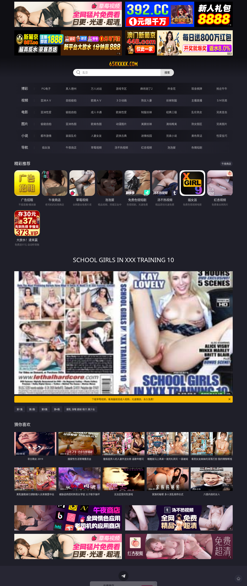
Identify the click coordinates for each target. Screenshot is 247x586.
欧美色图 (96, 124)
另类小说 (171, 136)
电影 (24, 112)
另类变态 (221, 112)
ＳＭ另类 (221, 100)
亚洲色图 (71, 124)
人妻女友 (96, 136)
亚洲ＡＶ (46, 100)
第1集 (20, 409)
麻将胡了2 (146, 89)
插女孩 (46, 147)
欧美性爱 (121, 112)
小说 (24, 135)
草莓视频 (96, 147)
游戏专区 (121, 89)
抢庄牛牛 (221, 89)
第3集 (45, 409)
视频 (24, 100)
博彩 (24, 88)
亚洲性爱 (46, 112)
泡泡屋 (172, 147)
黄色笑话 (196, 136)
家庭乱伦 (71, 136)
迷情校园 (146, 136)
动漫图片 (121, 124)
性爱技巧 (221, 136)
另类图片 (221, 124)
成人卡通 (96, 112)
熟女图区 (196, 124)
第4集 (57, 409)
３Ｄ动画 (121, 100)
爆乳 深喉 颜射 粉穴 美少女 (80, 409)
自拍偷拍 (71, 100)
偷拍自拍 (71, 112)
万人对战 (96, 89)
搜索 (167, 72)
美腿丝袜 (146, 124)
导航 (24, 147)
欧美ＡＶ (96, 100)
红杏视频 (146, 147)
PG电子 (46, 89)
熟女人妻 (146, 100)
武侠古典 (121, 136)
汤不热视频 (121, 147)
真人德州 (71, 89)
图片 (24, 124)
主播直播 (196, 100)
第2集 (32, 409)
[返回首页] (238, 579)
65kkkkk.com (123, 64)
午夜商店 (71, 147)
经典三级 (171, 112)
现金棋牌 (196, 89)
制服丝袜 (146, 112)
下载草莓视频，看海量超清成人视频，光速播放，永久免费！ (123, 399)
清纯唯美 (171, 124)
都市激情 (46, 136)
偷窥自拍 (46, 124)
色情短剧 (196, 147)
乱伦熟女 (196, 112)
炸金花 (172, 89)
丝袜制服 (171, 100)
